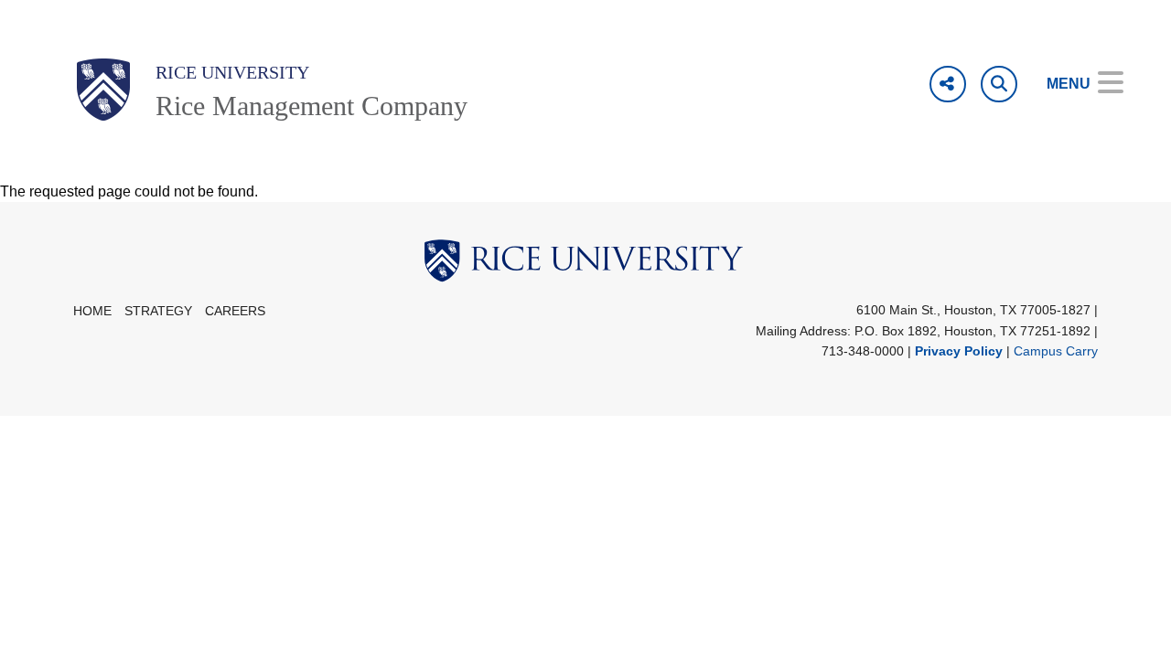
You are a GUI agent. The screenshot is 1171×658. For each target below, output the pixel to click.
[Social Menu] (947, 84)
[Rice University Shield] (103, 89)
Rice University (232, 72)
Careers (235, 311)
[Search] (999, 84)
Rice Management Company (311, 105)
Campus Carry (1056, 351)
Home (92, 311)
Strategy (158, 311)
